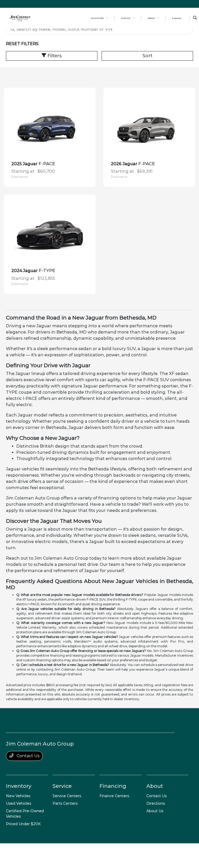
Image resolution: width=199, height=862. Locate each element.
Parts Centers (65, 803)
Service (62, 786)
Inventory (18, 786)
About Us (154, 811)
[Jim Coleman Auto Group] (20, 17)
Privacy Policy (39, 852)
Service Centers (67, 796)
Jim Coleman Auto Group (16, 852)
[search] (195, 18)
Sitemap (70, 852)
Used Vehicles (18, 803)
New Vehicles (18, 796)
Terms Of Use (54, 852)
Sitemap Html (85, 852)
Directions (155, 803)
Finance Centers (114, 796)
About (154, 786)
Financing (113, 786)
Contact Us (27, 755)
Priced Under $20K (23, 824)
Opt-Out (112, 852)
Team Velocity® (151, 851)
